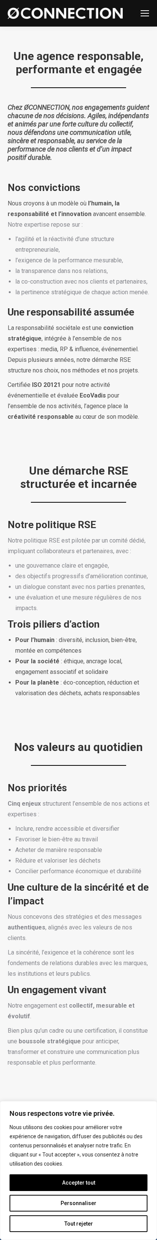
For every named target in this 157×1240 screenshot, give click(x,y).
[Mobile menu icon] (144, 13)
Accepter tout (78, 1183)
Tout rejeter (78, 1224)
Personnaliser (78, 1203)
